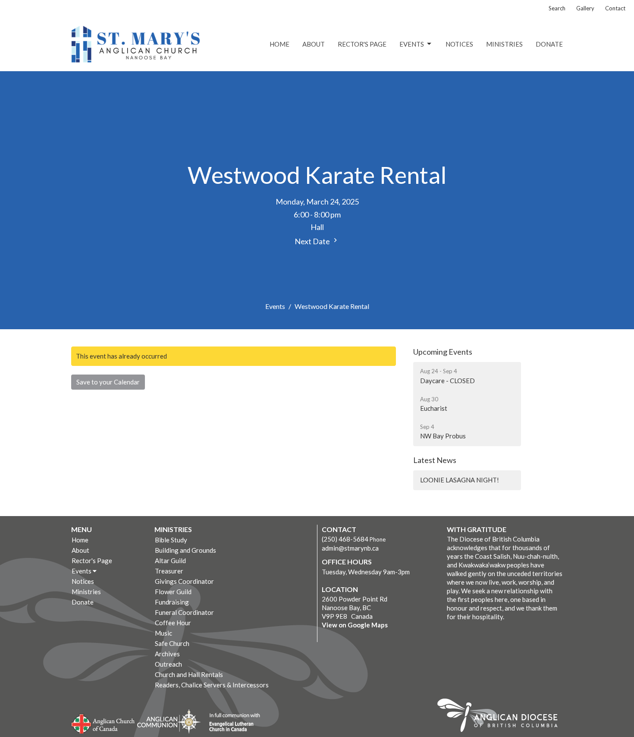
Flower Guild (173, 591)
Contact (615, 8)
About (313, 44)
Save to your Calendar (108, 382)
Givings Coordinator (184, 581)
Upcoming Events (442, 351)
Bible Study (171, 540)
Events (411, 44)
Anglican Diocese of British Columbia (501, 716)
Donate (549, 44)
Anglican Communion (169, 721)
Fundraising (172, 602)
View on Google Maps (355, 625)
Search (557, 8)
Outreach (168, 664)
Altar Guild (170, 560)
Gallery (585, 8)
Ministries (504, 44)
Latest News (434, 460)
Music (163, 633)
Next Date (313, 241)
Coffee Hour (173, 623)
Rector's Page (362, 44)
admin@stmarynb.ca (350, 548)
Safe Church (172, 643)
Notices (459, 44)
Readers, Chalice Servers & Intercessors (212, 685)
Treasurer (169, 571)
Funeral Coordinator (184, 612)
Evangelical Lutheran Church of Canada (231, 723)
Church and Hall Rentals (189, 674)
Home (279, 44)
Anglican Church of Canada (103, 723)
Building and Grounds (185, 550)
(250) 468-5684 (345, 539)
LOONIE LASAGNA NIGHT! (459, 480)
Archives (167, 654)
